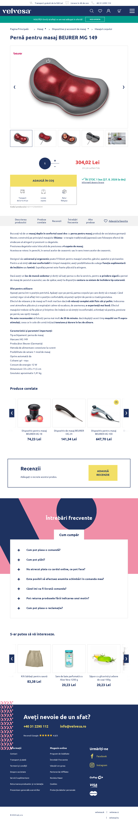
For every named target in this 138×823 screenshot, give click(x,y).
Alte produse (90, 221)
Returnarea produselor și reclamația (26, 784)
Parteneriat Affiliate (59, 771)
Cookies (53, 784)
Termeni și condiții (18, 765)
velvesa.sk (99, 812)
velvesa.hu (114, 817)
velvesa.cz (114, 812)
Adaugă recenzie (103, 472)
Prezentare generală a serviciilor (25, 790)
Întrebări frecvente (73, 221)
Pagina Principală (19, 29)
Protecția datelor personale (62, 790)
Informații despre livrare (93, 182)
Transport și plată (18, 759)
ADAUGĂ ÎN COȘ (43, 180)
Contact (13, 753)
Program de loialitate (59, 753)
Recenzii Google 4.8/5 (41, 735)
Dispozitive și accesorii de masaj (69, 29)
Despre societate (18, 771)
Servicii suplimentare (19, 777)
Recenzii (56, 220)
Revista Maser (56, 777)
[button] (12, 413)
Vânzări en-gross (57, 765)
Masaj (40, 29)
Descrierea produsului (20, 221)
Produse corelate (41, 221)
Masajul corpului (103, 29)
